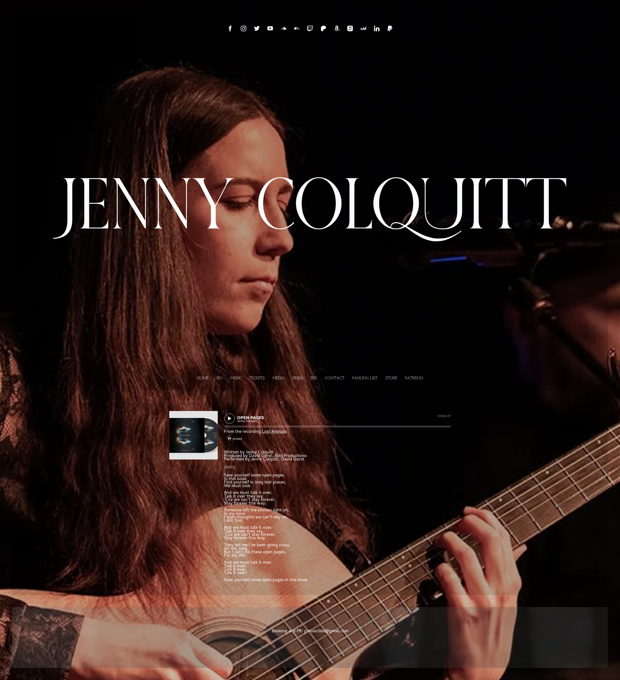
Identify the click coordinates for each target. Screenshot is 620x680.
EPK (313, 378)
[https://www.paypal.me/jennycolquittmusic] (390, 28)
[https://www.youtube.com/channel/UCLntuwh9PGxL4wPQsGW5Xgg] (270, 28)
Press (298, 378)
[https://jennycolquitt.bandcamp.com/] (297, 28)
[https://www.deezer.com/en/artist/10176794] (363, 28)
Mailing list (365, 378)
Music (236, 378)
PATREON (414, 378)
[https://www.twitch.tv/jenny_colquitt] (310, 28)
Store (391, 378)
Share (237, 439)
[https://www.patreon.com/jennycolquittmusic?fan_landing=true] (323, 28)
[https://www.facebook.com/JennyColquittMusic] (230, 28)
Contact (334, 378)
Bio (220, 378)
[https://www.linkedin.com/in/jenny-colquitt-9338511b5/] (377, 28)
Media (278, 378)
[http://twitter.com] (257, 28)
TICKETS (257, 378)
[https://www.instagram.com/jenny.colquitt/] (243, 28)
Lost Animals (274, 431)
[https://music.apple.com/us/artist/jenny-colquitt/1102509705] (350, 28)
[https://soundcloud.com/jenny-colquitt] (283, 28)
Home (203, 378)
